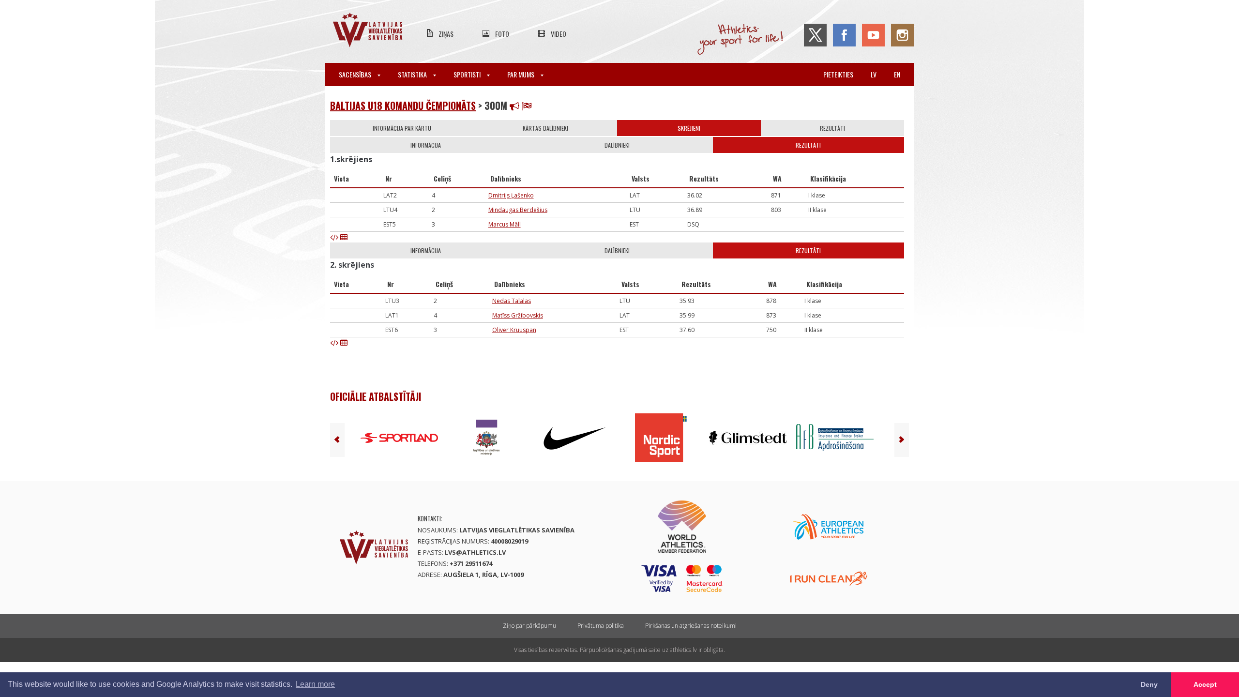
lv (873, 74)
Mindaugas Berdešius (517, 210)
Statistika (413, 74)
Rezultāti (832, 128)
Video (558, 34)
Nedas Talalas (511, 301)
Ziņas (445, 34)
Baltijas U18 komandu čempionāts (403, 105)
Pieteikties (838, 74)
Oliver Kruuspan (514, 330)
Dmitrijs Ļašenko (511, 195)
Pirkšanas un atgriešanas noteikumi (691, 625)
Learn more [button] (315, 684)
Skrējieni (689, 128)
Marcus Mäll (504, 224)
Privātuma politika (600, 625)
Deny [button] (1149, 684)
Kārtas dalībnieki (545, 128)
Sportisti (467, 74)
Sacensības (356, 74)
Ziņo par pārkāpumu (529, 625)
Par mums (521, 74)
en (897, 74)
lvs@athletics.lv (475, 552)
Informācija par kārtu (402, 128)
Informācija (425, 145)
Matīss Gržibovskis (517, 315)
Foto (502, 34)
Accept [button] (1205, 684)
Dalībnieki (617, 145)
